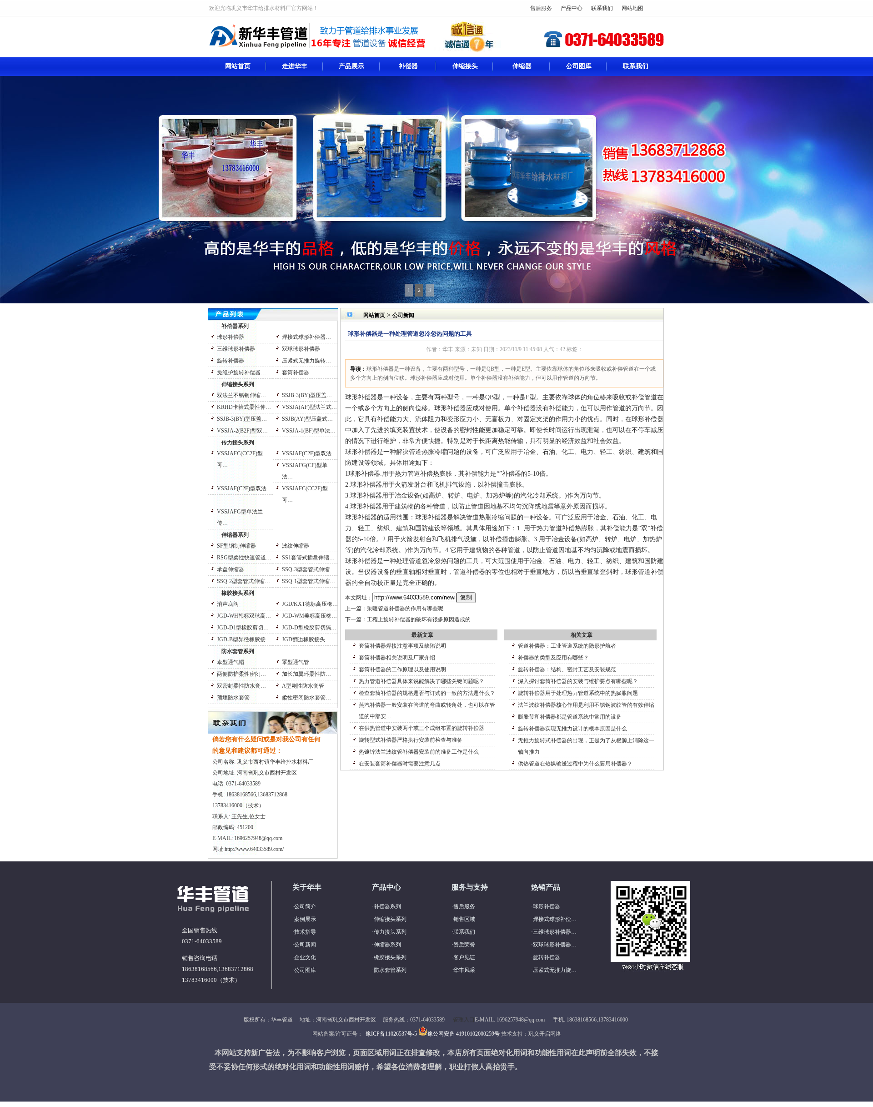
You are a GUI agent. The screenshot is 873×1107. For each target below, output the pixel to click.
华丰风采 (464, 970)
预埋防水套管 (233, 697)
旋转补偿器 (230, 360)
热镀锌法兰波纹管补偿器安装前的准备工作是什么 (419, 752)
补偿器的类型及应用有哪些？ (553, 657)
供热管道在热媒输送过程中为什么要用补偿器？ (575, 763)
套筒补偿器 (295, 372)
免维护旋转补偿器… (241, 372)
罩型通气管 (295, 662)
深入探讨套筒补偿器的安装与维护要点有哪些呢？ (578, 681)
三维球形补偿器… (555, 932)
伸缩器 (522, 66)
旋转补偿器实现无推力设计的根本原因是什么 (572, 728)
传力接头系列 (237, 442)
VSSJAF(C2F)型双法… (309, 453)
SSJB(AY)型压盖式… (307, 419)
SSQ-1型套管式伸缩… (308, 581)
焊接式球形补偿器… (306, 337)
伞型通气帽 (230, 662)
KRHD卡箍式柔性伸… (244, 407)
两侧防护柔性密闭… (241, 674)
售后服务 (541, 8)
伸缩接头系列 (237, 384)
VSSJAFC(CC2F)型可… (240, 459)
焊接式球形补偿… (555, 919)
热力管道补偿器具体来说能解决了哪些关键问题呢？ (421, 681)
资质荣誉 (464, 944)
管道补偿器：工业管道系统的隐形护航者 (567, 646)
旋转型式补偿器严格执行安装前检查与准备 (410, 740)
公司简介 (305, 906)
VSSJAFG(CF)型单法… (304, 471)
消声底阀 (228, 604)
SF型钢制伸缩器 (236, 546)
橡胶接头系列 (237, 593)
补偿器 (408, 66)
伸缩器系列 (235, 535)
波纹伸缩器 (295, 546)
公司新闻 (403, 315)
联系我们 (602, 8)
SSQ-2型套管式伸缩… (243, 581)
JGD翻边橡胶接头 (303, 639)
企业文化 (305, 957)
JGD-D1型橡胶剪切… (243, 627)
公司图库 (579, 66)
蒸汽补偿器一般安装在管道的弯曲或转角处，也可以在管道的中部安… (427, 711)
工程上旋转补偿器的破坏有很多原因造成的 (419, 619)
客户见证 (464, 957)
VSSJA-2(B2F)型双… (242, 431)
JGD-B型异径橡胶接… (244, 639)
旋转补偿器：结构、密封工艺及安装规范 (567, 669)
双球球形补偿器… (555, 944)
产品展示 (351, 66)
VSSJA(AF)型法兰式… (309, 407)
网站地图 (632, 8)
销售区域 (464, 919)
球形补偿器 (230, 337)
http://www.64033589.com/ (254, 849)
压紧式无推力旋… (555, 970)
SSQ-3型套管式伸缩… (308, 569)
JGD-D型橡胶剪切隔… (309, 627)
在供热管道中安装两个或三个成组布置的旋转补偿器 (421, 728)
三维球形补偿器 (236, 349)
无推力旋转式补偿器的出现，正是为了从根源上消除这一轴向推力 (586, 746)
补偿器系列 (235, 326)
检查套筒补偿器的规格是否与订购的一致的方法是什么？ (427, 693)
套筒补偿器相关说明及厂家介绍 (397, 657)
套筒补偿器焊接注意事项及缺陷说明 (402, 646)
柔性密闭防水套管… (306, 697)
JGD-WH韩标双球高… (244, 616)
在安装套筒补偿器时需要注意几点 (400, 763)
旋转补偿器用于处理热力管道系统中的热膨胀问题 (578, 693)
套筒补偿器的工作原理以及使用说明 (402, 669)
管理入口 (464, 1019)
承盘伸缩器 (230, 569)
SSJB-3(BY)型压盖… (307, 395)
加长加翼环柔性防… (306, 674)
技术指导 (305, 932)
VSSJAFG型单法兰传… (240, 517)
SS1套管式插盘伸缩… (308, 557)
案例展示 (305, 919)
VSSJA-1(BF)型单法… (309, 431)
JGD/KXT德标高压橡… (310, 604)
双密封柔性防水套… (241, 686)
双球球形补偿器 (301, 349)
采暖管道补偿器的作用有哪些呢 (405, 608)
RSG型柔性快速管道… (244, 557)
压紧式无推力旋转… (306, 360)
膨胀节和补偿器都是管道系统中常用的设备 (570, 717)
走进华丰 (294, 66)
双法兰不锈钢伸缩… (241, 395)
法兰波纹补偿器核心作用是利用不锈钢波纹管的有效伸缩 (586, 705)
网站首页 (238, 66)
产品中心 (571, 8)
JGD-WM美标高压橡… (309, 616)
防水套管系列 (237, 651)
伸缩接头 (465, 66)
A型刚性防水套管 (303, 686)
